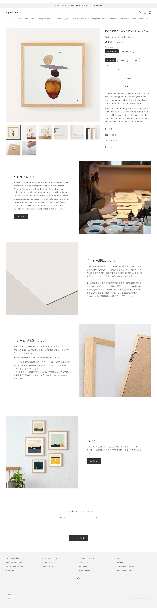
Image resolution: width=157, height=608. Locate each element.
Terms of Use (84, 566)
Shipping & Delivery (14, 562)
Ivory (122, 60)
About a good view (49, 558)
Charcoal (133, 60)
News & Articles (48, 562)
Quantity (108, 65)
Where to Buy (47, 566)
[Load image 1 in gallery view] (13, 132)
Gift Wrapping (11, 570)
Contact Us (120, 562)
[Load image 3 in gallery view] (45, 132)
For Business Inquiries (125, 566)
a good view (135, 598)
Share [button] (110, 147)
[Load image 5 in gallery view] (77, 132)
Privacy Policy (84, 570)
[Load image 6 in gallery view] (93, 132)
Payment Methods (13, 558)
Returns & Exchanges (14, 566)
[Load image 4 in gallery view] (61, 132)
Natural (110, 60)
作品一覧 (21, 216)
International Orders (124, 570)
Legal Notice (84, 562)
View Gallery (94, 461)
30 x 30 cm (111, 51)
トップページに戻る (78, 538)
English (11, 599)
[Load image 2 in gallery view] (29, 132)
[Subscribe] (96, 517)
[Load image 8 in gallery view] (29, 148)
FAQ (117, 558)
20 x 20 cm (126, 51)
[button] (30, 18)
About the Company (87, 558)
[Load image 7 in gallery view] (13, 148)
